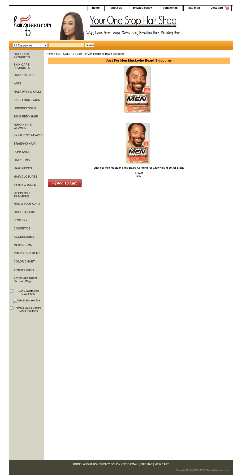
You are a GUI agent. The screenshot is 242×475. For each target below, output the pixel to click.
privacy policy (142, 7)
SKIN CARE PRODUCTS (22, 66)
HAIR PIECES (23, 168)
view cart (217, 7)
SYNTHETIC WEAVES (28, 135)
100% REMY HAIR (26, 116)
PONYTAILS (22, 152)
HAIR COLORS (65, 53)
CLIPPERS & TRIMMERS (22, 195)
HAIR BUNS (22, 160)
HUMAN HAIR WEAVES (23, 126)
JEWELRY (20, 220)
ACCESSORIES (24, 236)
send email (170, 7)
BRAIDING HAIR (25, 143)
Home (50, 53)
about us (116, 7)
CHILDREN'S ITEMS (27, 253)
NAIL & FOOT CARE (27, 203)
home (96, 7)
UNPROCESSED (25, 108)
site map (194, 7)
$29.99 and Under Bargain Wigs (25, 279)
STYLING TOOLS (25, 185)
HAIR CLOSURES (25, 176)
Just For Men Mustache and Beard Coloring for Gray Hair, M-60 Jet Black (139, 167)
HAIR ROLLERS (24, 212)
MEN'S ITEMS (23, 245)
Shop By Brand (24, 269)
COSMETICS (22, 228)
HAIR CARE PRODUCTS (22, 55)
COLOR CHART (24, 261)
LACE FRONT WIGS (27, 100)
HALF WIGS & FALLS (28, 91)
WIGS (17, 83)
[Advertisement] (26, 388)
